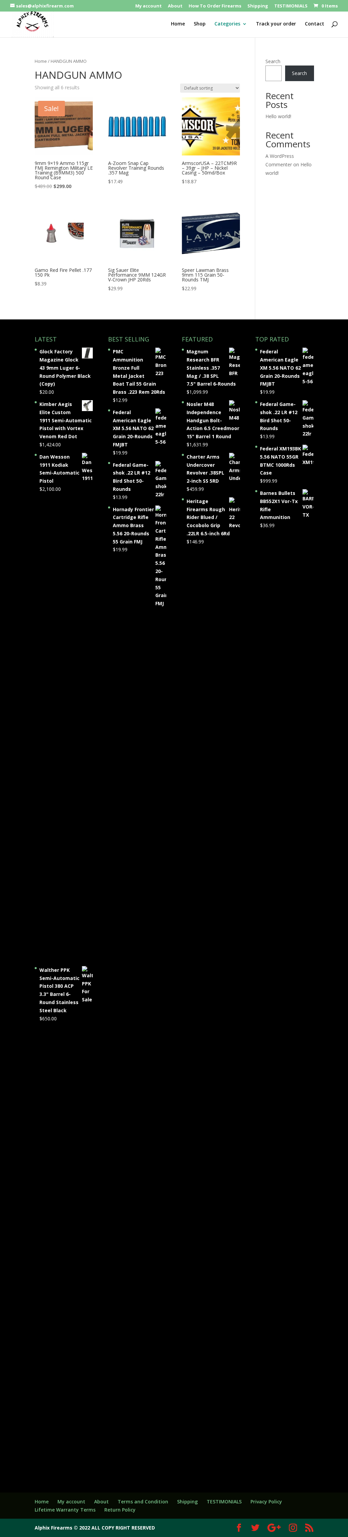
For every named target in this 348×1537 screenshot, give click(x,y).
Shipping (257, 6)
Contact (314, 24)
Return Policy (120, 1509)
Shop (200, 24)
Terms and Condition (143, 1501)
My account (148, 6)
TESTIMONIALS (291, 6)
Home (178, 24)
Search (272, 61)
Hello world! (278, 116)
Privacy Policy (266, 1501)
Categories (227, 24)
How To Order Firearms (215, 6)
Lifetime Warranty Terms (65, 1509)
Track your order (276, 24)
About (175, 6)
